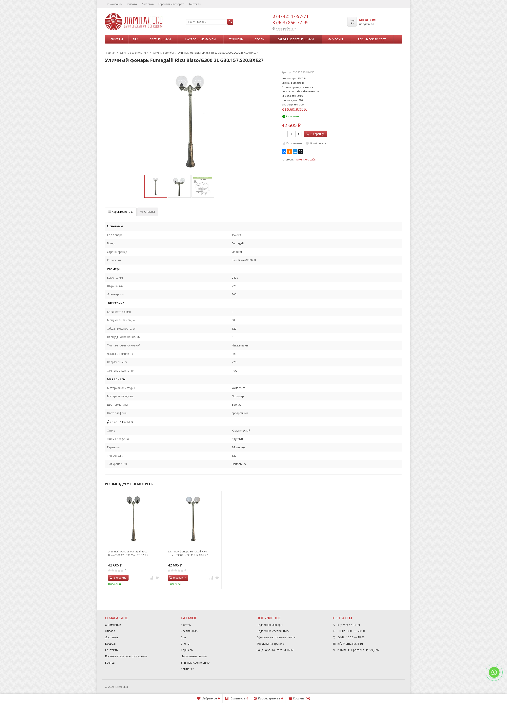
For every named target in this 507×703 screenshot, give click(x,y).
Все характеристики (294, 108)
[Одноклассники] (289, 151)
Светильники (160, 39)
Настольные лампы (200, 39)
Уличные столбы (306, 159)
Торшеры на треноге (270, 643)
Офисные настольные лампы (275, 637)
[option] (156, 186)
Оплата (132, 4)
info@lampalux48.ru (350, 643)
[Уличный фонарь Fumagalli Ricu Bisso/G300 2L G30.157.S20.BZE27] (133, 519)
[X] (300, 151)
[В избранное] (157, 578)
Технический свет (372, 39)
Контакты (195, 4)
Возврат (110, 643)
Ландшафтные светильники (275, 650)
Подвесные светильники (272, 631)
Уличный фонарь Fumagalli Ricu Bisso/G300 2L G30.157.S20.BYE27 (188, 553)
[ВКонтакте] (284, 151)
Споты (259, 39)
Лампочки (336, 39)
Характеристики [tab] (122, 211)
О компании (115, 4)
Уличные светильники (296, 39)
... (398, 39)
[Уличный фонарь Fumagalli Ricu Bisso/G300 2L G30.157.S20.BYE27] (193, 519)
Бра (135, 39)
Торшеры (236, 39)
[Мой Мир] (295, 151)
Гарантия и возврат (171, 4)
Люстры (116, 39)
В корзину (317, 134)
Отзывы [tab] (149, 211)
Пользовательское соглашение (126, 656)
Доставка (148, 4)
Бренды (110, 662)
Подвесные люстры (269, 625)
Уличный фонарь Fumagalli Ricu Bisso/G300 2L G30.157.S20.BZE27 (128, 553)
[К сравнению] (151, 578)
